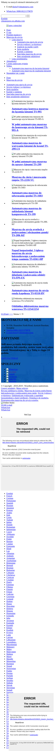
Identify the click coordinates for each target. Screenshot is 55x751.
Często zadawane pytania (17, 63)
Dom (8, 30)
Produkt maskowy (14, 35)
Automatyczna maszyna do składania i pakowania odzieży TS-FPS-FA (28, 274)
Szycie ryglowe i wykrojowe (29, 44)
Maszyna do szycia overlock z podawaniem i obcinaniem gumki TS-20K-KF (30, 232)
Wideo (9, 66)
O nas (8, 32)
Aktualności (11, 61)
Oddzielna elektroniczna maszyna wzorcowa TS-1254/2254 (30, 307)
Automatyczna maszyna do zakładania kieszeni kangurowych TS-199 (27, 211)
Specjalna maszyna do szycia (29, 54)
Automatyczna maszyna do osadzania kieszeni (31, 71)
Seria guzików (23, 49)
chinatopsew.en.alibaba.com (13, 21)
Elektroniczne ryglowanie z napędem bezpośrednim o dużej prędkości (22, 396)
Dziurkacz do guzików (38, 398)
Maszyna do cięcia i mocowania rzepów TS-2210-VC (29, 178)
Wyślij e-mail (6, 405)
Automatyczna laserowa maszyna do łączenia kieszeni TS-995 (30, 110)
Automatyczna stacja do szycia (30, 42)
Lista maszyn (17, 39)
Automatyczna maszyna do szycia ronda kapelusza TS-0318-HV (30, 292)
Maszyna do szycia (14, 37)
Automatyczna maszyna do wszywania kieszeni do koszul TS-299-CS (30, 146)
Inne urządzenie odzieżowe (28, 56)
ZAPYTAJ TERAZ (9, 358)
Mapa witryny (22, 388)
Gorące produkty (8, 388)
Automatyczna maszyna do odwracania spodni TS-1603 (27, 194)
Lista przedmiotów (20, 59)
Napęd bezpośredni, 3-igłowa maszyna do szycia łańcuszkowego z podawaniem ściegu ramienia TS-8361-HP (28, 254)
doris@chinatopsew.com (23, 7)
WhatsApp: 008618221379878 (19, 11)
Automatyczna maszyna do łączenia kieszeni (30, 68)
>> (12, 314)
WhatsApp (5, 407)
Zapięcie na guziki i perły (27, 47)
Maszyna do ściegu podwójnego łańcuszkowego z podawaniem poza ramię (26, 392)
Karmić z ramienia (25, 51)
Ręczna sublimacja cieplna (12, 391)
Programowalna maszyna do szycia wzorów (19, 400)
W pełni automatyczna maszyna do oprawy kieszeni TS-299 (29, 163)
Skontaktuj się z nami (15, 73)
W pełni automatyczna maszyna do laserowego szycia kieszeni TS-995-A (30, 127)
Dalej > (7, 314)
